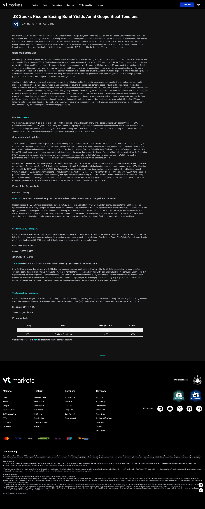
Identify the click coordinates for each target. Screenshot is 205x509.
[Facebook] (189, 409)
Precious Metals (9, 410)
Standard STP (70, 397)
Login (198, 4)
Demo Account (70, 418)
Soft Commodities (9, 414)
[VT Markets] (12, 4)
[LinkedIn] (160, 409)
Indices (5, 401)
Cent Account (70, 414)
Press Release (101, 414)
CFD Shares (7, 422)
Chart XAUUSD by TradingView (25, 293)
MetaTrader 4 (39, 406)
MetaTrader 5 (39, 401)
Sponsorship (100, 401)
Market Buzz (38, 426)
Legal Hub (100, 422)
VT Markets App (40, 397)
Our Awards (100, 410)
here (36, 340)
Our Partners (101, 406)
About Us (99, 397)
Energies (6, 406)
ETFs (5, 418)
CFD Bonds (7, 426)
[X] (180, 409)
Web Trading (38, 410)
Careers (99, 426)
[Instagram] (199, 409)
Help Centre (100, 431)
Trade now (187, 5)
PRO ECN (68, 406)
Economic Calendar (41, 422)
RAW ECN (68, 401)
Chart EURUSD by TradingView (25, 229)
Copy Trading (39, 418)
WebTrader (38, 414)
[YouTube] (170, 409)
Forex (5, 397)
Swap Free (69, 410)
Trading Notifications (104, 418)
